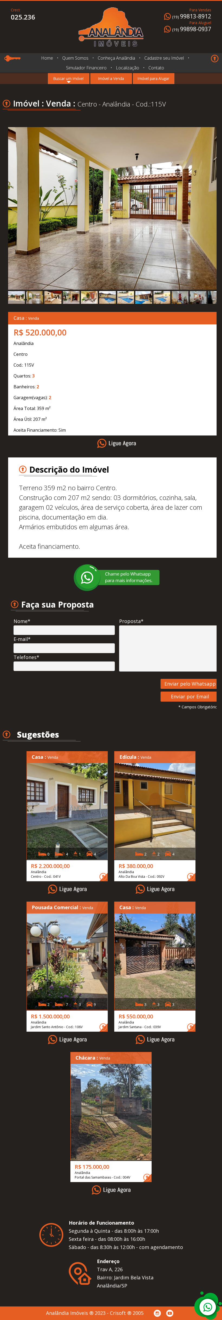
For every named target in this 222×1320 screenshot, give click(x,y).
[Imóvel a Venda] (111, 78)
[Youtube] (169, 1313)
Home (47, 58)
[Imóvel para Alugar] (153, 78)
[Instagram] (157, 1313)
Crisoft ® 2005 (126, 1313)
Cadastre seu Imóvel (164, 58)
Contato (156, 68)
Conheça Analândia (116, 58)
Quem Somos (75, 58)
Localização (127, 68)
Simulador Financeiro (86, 68)
